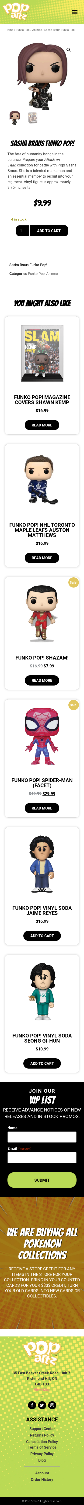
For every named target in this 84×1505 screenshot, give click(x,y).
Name (12, 1128)
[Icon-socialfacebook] (32, 1405)
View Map (42, 1389)
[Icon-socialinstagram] (52, 1405)
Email (19, 1148)
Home (9, 30)
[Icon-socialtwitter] (42, 1405)
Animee (37, 30)
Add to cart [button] (42, 935)
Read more (42, 425)
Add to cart (49, 230)
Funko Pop (23, 30)
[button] (68, 50)
